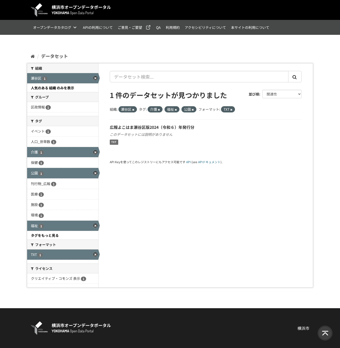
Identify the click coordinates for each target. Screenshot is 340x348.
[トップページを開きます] (71, 10)
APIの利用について (98, 27)
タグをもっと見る (45, 235)
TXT (113, 142)
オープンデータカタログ (52, 27)
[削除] (133, 109)
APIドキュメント (209, 162)
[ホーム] (33, 56)
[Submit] (295, 76)
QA (158, 27)
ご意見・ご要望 (130, 27)
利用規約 (173, 27)
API (188, 162)
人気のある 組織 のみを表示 (52, 87)
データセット (54, 56)
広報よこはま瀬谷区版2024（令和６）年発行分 (152, 127)
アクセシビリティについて (205, 27)
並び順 (254, 94)
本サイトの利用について (250, 27)
